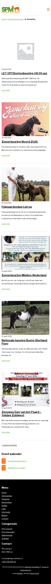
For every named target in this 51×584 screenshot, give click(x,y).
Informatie (6, 512)
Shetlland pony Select (16, 468)
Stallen (4, 506)
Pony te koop (7, 529)
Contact (5, 519)
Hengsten (6, 499)
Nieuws (4, 515)
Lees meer (6, 90)
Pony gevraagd (8, 532)
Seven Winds (34, 573)
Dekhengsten (7, 535)
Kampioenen (7, 502)
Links (4, 509)
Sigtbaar (20, 573)
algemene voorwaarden (32, 567)
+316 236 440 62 (9, 562)
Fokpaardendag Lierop (17, 461)
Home (4, 19)
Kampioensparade (15, 19)
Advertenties (7, 496)
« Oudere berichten (9, 445)
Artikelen (5, 539)
